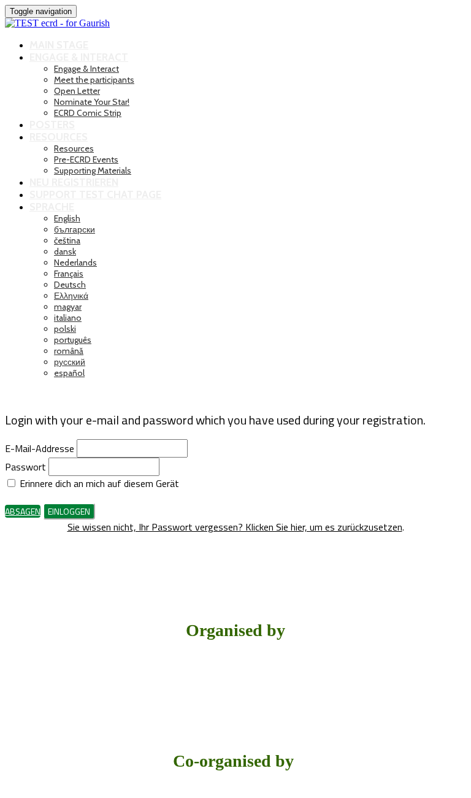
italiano (68, 317)
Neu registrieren (73, 182)
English (67, 218)
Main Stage (58, 45)
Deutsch (70, 284)
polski (65, 328)
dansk (65, 251)
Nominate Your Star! (91, 101)
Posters (52, 124)
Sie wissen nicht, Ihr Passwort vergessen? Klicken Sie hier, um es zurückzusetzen (234, 527)
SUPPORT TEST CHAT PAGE (95, 194)
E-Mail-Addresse (39, 448)
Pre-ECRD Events (86, 159)
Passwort (25, 466)
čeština (67, 240)
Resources (58, 137)
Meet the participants (94, 79)
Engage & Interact (78, 57)
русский (69, 361)
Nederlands (75, 262)
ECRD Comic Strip (87, 112)
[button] (22, 511)
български (74, 229)
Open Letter (77, 90)
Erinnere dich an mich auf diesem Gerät (98, 483)
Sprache (51, 207)
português (72, 339)
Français (68, 273)
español (69, 372)
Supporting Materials (92, 170)
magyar (68, 306)
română (68, 350)
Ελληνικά (71, 295)
